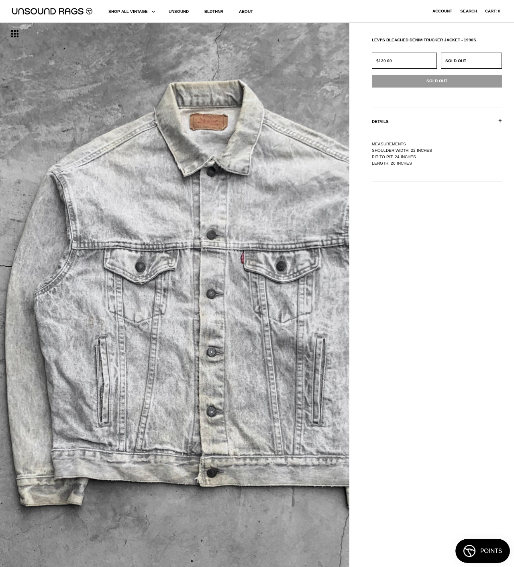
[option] (87, 295)
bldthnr (213, 11)
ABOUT (246, 11)
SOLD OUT (455, 61)
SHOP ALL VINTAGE (128, 11)
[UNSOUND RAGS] (52, 11)
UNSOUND (179, 11)
